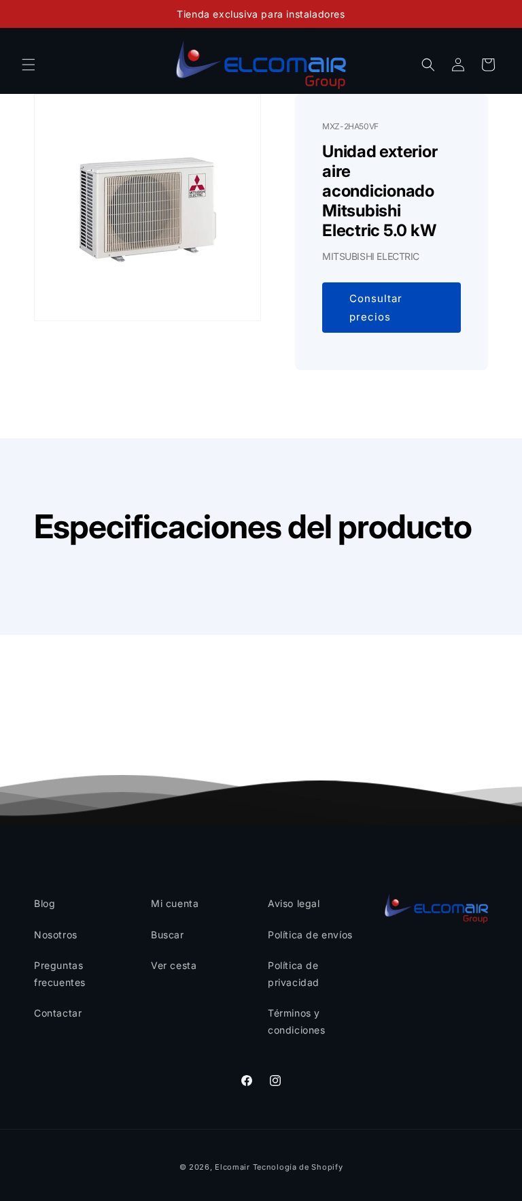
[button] (29, 65)
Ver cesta (173, 965)
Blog (44, 903)
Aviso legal (294, 903)
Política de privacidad (293, 973)
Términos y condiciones (297, 1021)
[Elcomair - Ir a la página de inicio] (261, 64)
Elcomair (232, 1167)
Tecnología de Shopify (298, 1167)
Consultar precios (375, 307)
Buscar (167, 934)
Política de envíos (310, 934)
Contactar (58, 1013)
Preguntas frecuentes (60, 973)
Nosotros (55, 934)
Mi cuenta (174, 903)
